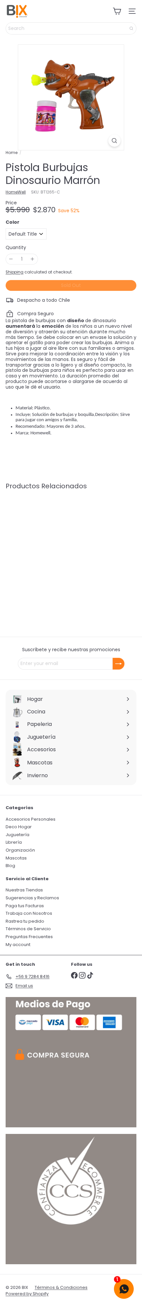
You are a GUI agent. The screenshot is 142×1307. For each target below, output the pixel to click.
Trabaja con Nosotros (29, 913)
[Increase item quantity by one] (32, 259)
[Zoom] (114, 141)
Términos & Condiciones (61, 1287)
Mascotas (16, 858)
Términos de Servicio (28, 929)
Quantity (16, 247)
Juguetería (17, 835)
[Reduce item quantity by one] (11, 259)
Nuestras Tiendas (24, 890)
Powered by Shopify (27, 1294)
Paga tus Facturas (25, 906)
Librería (14, 842)
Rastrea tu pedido (25, 921)
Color (12, 222)
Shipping (14, 272)
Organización (20, 850)
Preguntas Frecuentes (29, 937)
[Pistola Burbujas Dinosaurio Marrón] (47, 546)
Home (12, 152)
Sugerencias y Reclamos (32, 898)
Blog (10, 865)
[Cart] (116, 11)
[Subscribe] (118, 664)
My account (18, 944)
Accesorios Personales (30, 819)
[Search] (131, 28)
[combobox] (71, 28)
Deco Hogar (19, 827)
